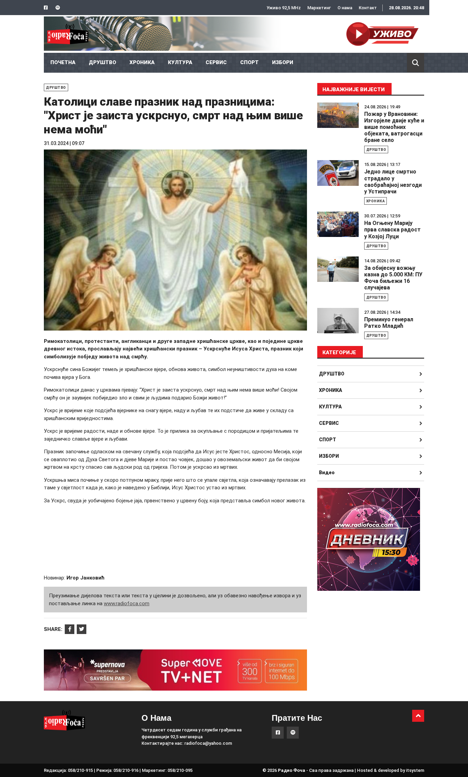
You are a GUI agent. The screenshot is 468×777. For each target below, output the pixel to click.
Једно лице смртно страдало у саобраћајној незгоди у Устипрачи (393, 181)
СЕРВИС (216, 62)
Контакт (368, 7)
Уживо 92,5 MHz (284, 7)
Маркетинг (319, 7)
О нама (344, 7)
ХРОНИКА (142, 62)
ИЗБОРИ (282, 62)
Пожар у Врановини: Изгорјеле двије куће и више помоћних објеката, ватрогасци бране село (394, 127)
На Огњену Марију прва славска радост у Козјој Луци (392, 229)
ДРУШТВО (102, 62)
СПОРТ (249, 62)
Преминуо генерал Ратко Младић (388, 322)
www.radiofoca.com (126, 603)
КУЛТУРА (180, 62)
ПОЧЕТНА (62, 62)
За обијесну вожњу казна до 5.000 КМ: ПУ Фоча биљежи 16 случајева (393, 278)
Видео (327, 472)
